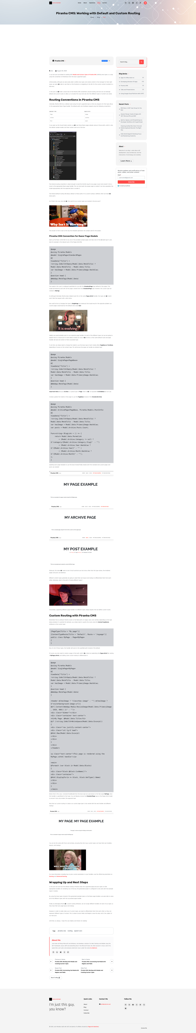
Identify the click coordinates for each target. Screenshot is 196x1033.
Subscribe (131, 182)
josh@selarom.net (106, 1004)
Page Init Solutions (93, 1027)
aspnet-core (78, 931)
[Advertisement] (98, 36)
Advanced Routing (62, 876)
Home (79, 3)
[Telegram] (125, 1008)
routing (70, 931)
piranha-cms (62, 931)
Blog (99, 3)
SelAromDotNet (56, 3)
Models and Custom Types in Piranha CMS (84, 74)
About (85, 3)
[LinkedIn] (129, 2)
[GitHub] (125, 2)
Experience (92, 3)
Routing (51, 876)
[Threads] (136, 2)
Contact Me (144, 1028)
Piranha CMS (59, 61)
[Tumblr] (144, 1004)
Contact (104, 3)
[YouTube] (133, 2)
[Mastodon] (140, 2)
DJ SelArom (93, 948)
